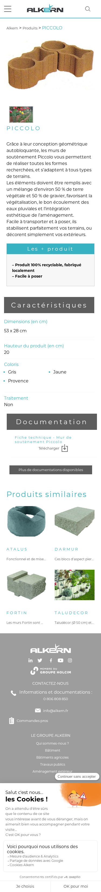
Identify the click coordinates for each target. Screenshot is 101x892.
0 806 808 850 (55, 699)
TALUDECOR (72, 613)
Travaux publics (52, 764)
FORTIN (16, 613)
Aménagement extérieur (52, 771)
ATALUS (17, 549)
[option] (21, 114)
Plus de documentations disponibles (51, 470)
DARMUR (67, 549)
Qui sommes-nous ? (52, 743)
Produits (30, 28)
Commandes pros (32, 720)
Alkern (12, 28)
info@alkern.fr (55, 710)
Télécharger (49, 448)
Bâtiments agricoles (52, 757)
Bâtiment (52, 750)
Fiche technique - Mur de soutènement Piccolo (43, 439)
